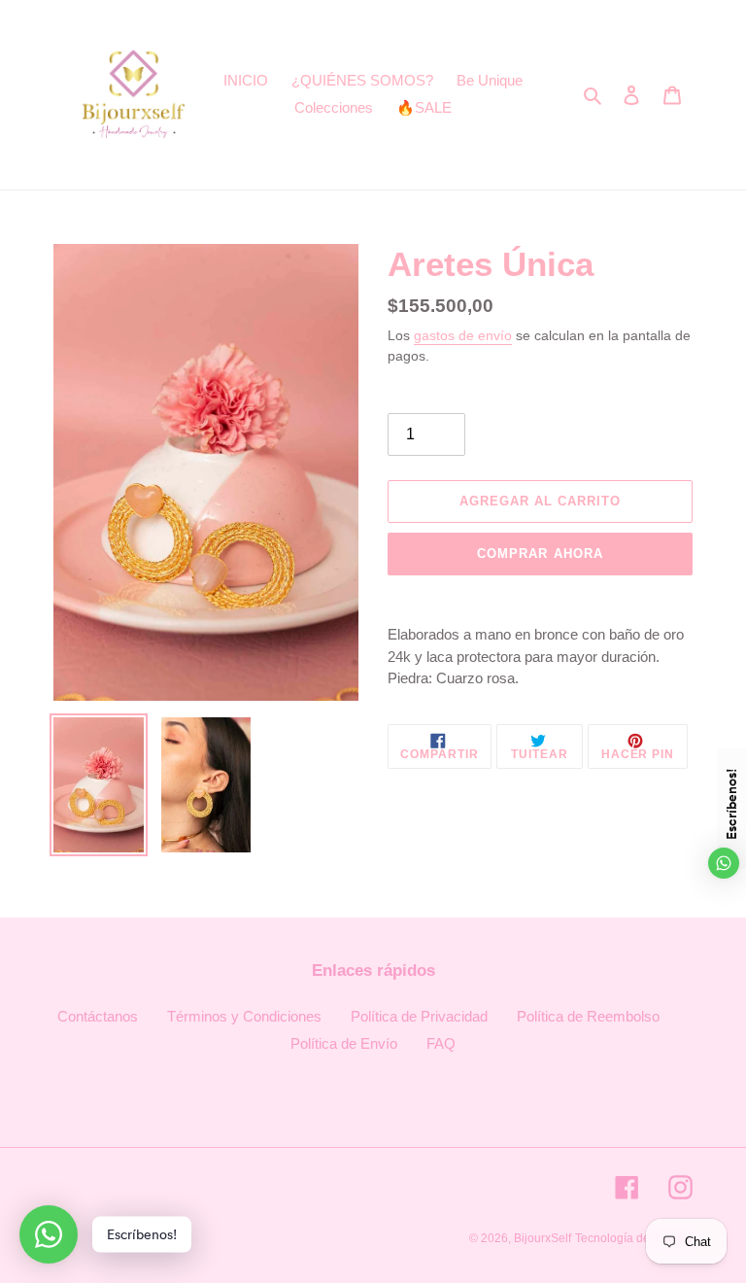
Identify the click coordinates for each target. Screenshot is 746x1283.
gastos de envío (463, 335)
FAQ (441, 1043)
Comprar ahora (540, 553)
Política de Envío (343, 1043)
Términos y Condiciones (244, 1016)
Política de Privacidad (419, 1016)
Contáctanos (97, 1016)
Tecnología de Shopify (634, 1238)
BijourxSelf (542, 1238)
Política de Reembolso (588, 1016)
